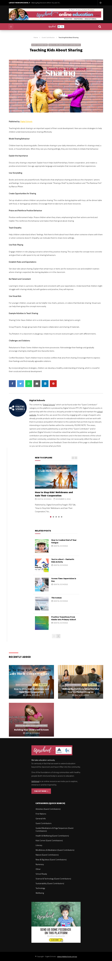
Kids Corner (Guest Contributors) (49, 840)
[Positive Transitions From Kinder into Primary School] (42, 623)
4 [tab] (59, 517)
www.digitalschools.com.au (67, 956)
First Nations (41, 813)
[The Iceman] (42, 604)
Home (36, 37)
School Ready (41, 873)
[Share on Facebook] (12, 383)
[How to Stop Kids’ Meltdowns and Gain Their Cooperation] (56, 476)
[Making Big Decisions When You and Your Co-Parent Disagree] (80, 682)
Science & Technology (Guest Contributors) (53, 878)
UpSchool (35, 781)
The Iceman (56, 597)
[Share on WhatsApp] (28, 383)
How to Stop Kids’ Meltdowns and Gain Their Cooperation (54, 494)
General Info (41, 818)
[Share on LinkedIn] (45, 383)
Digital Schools (26, 121)
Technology (40, 888)
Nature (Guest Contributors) (47, 854)
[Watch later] (100, 2)
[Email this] (36, 383)
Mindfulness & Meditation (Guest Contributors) (55, 850)
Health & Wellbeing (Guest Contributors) (64, 45)
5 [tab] (61, 517)
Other (35, 685)
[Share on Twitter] (20, 383)
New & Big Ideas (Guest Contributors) (51, 859)
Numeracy (40, 864)
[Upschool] (56, 27)
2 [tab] (53, 517)
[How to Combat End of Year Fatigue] (42, 546)
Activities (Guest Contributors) (48, 808)
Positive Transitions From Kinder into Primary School (63, 618)
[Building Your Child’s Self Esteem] (31, 720)
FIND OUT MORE (40, 791)
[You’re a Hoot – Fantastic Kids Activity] (42, 565)
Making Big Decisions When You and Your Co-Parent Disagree (46, 2)
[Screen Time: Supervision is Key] (42, 584)
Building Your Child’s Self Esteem (31, 729)
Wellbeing (43, 685)
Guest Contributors (48, 37)
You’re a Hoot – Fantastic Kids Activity (62, 560)
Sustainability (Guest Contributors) (50, 883)
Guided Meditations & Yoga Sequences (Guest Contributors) (54, 829)
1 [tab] (50, 517)
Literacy (39, 845)
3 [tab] (56, 517)
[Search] (99, 26)
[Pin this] (53, 383)
